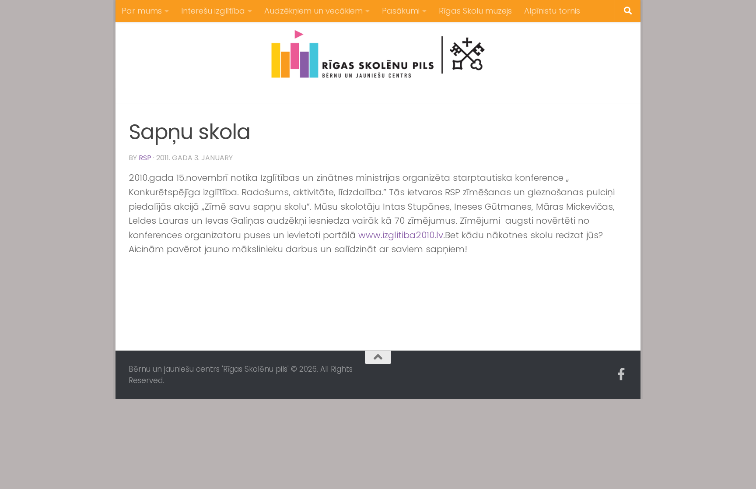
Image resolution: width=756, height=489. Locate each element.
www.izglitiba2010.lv (400, 235)
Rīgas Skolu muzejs (475, 10)
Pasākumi (401, 10)
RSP (145, 158)
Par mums (142, 10)
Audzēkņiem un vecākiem (313, 10)
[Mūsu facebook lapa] (621, 374)
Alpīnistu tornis (552, 10)
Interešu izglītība (213, 10)
